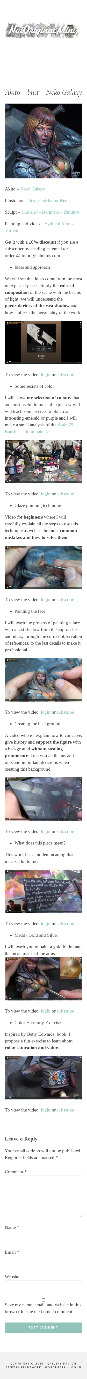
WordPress (55, 1367)
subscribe (65, 374)
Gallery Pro (58, 1363)
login (46, 374)
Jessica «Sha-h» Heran (50, 200)
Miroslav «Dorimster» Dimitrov (51, 212)
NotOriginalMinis (43, 30)
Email (12, 1252)
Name (12, 1227)
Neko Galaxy (32, 188)
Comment (16, 1171)
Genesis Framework (23, 1367)
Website (12, 1276)
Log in (75, 1367)
